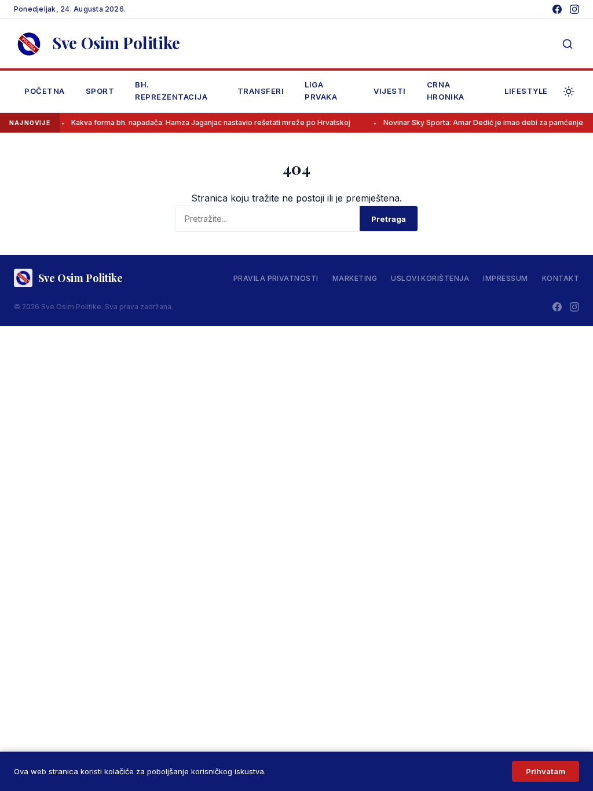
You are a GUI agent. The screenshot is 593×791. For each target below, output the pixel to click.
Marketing (354, 278)
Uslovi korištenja (430, 278)
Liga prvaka (321, 90)
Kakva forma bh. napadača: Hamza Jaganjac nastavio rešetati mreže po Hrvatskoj (204, 122)
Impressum (505, 278)
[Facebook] (557, 9)
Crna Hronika (445, 90)
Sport (100, 91)
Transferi (260, 91)
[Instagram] (574, 9)
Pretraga (388, 219)
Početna (44, 91)
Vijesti (390, 91)
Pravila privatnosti (276, 278)
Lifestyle (526, 91)
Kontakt (560, 278)
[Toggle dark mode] (568, 91)
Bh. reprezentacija (171, 90)
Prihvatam (545, 771)
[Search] (567, 44)
